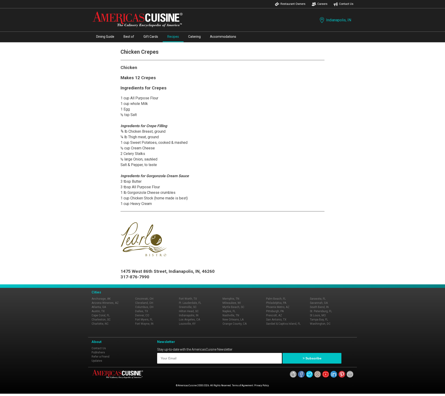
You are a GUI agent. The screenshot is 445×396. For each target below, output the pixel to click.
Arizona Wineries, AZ (105, 303)
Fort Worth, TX (188, 298)
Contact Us (346, 4)
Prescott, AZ (274, 315)
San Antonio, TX (276, 319)
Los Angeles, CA (189, 319)
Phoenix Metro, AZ (277, 307)
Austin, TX (98, 311)
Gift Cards (150, 36)
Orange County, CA (234, 323)
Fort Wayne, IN (144, 323)
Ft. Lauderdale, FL (190, 303)
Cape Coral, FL (101, 315)
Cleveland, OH (144, 303)
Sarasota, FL (318, 298)
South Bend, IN (319, 307)
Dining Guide (105, 36)
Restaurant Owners (292, 4)
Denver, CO (142, 315)
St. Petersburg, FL (321, 311)
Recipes (173, 36)
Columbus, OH (144, 307)
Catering (194, 36)
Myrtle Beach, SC (233, 307)
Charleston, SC (101, 319)
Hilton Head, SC (189, 311)
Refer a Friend (100, 356)
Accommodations (223, 36)
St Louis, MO (318, 315)
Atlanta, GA (99, 307)
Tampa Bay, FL (319, 319)
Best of (129, 36)
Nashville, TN (230, 315)
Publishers (98, 352)
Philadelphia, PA (276, 303)
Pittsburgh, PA (275, 311)
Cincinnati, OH (144, 298)
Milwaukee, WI (231, 303)
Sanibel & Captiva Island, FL (283, 323)
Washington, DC (320, 323)
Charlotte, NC (100, 323)
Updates (97, 360)
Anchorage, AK (101, 298)
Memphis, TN (230, 298)
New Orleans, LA (233, 319)
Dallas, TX (141, 311)
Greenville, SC (188, 307)
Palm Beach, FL (276, 298)
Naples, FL (228, 311)
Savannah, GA (319, 303)
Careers (322, 4)
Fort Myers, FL (144, 319)
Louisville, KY (187, 323)
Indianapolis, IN (338, 20)
